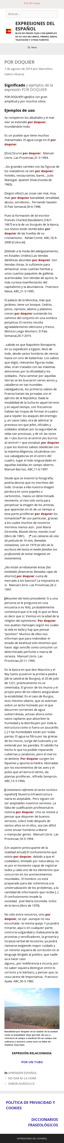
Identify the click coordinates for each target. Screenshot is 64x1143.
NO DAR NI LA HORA (22, 1078)
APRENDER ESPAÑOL (22, 1073)
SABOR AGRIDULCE (21, 1084)
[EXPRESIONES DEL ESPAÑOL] (8, 31)
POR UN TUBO (32, 1062)
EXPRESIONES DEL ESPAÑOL (35, 26)
